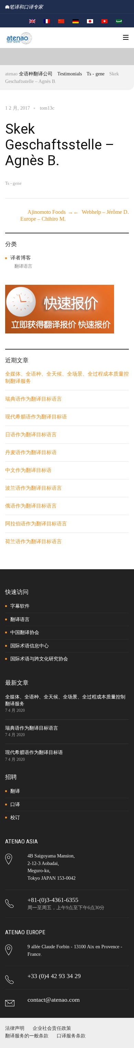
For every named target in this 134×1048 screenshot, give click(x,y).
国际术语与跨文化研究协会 (39, 658)
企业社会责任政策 (52, 1028)
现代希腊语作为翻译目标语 (36, 416)
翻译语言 (23, 266)
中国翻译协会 (24, 632)
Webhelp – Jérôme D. (105, 212)
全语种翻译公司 (36, 73)
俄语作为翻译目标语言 (31, 506)
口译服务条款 (71, 1035)
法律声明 (14, 1028)
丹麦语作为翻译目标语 (31, 452)
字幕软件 (20, 606)
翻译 (15, 791)
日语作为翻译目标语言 (31, 434)
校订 (15, 817)
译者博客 (20, 257)
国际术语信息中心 (29, 645)
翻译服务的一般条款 (26, 1035)
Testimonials (69, 73)
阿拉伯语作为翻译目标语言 (36, 523)
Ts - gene (95, 73)
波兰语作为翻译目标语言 (33, 488)
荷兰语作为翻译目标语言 (33, 541)
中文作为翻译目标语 (28, 470)
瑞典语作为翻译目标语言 (33, 399)
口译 (15, 804)
